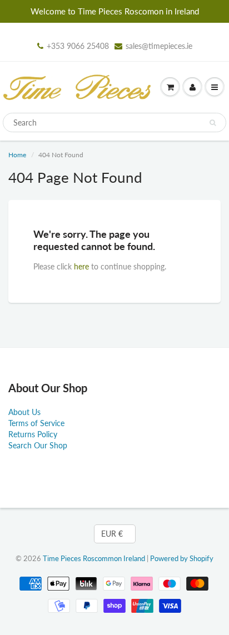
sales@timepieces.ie (159, 46)
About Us (24, 412)
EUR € (112, 533)
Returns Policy (32, 434)
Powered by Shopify (181, 558)
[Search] (212, 123)
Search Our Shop (37, 445)
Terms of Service (36, 423)
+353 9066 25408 (78, 46)
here (81, 266)
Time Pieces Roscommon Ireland (94, 558)
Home (17, 155)
